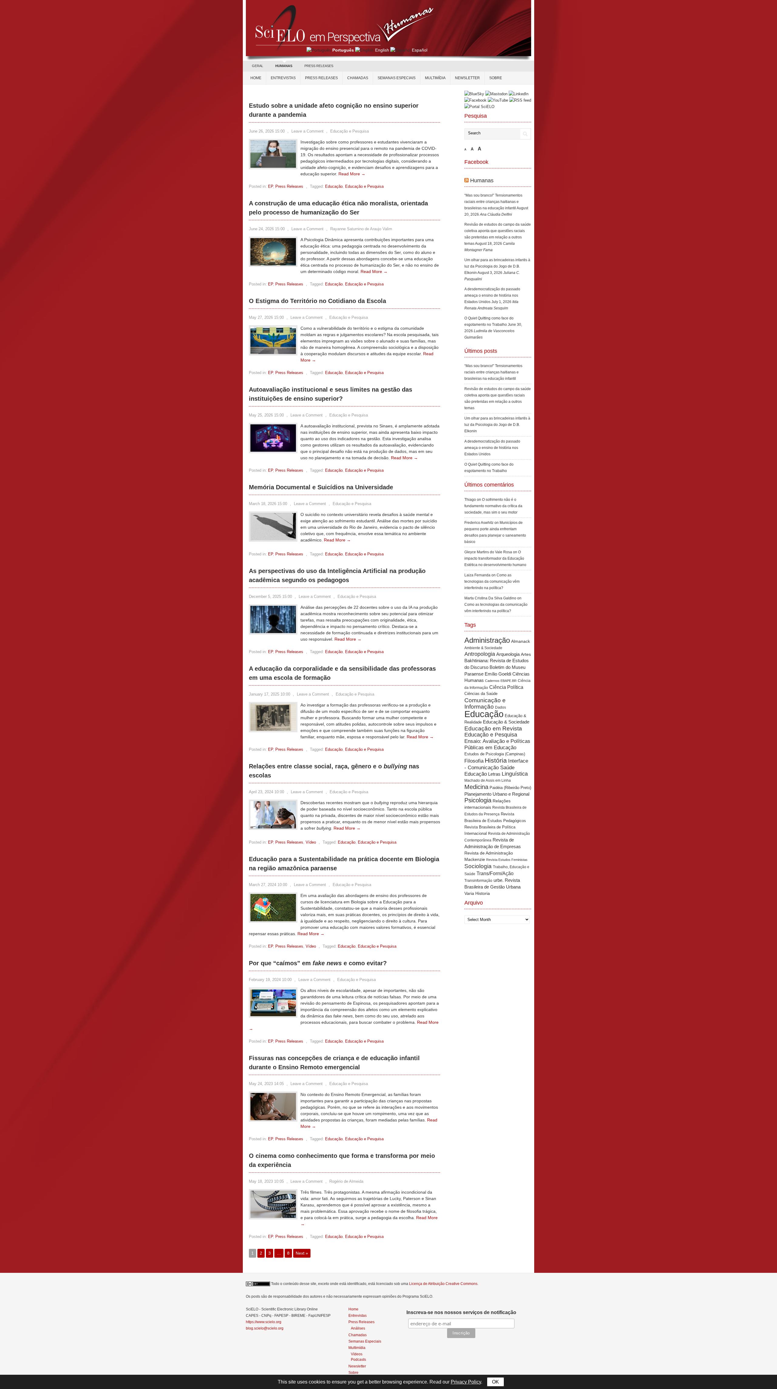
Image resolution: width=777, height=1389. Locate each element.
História (496, 760)
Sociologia (478, 866)
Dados (500, 707)
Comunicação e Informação (485, 703)
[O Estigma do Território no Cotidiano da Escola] (273, 352)
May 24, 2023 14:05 (266, 1083)
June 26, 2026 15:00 (267, 131)
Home (255, 78)
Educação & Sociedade (506, 722)
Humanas (482, 180)
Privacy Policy (466, 1381)
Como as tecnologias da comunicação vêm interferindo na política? (492, 581)
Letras (494, 774)
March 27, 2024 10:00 (268, 884)
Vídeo (311, 842)
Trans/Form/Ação (495, 873)
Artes (526, 654)
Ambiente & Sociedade (483, 648)
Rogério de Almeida (346, 1181)
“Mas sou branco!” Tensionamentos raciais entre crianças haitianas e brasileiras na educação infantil (493, 201)
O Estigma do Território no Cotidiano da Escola (317, 301)
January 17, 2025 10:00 (269, 694)
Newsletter (467, 78)
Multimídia (435, 78)
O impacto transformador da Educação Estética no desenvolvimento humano (495, 558)
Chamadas (357, 78)
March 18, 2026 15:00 (268, 503)
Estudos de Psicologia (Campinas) (494, 754)
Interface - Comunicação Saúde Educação (496, 767)
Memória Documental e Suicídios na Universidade (321, 487)
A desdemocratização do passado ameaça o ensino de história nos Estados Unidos (492, 295)
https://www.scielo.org (263, 1322)
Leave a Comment (307, 131)
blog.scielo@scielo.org (264, 1328)
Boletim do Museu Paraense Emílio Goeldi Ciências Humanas (497, 674)
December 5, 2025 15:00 (270, 596)
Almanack (520, 641)
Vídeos (356, 1354)
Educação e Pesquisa (349, 131)
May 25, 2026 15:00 (266, 415)
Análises (358, 1328)
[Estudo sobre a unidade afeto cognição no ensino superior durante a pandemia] (273, 166)
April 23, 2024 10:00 (266, 792)
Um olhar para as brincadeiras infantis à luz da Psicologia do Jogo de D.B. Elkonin (497, 266)
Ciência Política (506, 687)
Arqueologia (508, 654)
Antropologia (479, 654)
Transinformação (478, 880)
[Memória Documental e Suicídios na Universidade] (273, 538)
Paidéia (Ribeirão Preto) (510, 787)
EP (270, 186)
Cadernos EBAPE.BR (501, 681)
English (382, 50)
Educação (334, 186)
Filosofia (474, 761)
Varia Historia (477, 893)
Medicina (476, 787)
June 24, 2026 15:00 (267, 229)
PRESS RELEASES (318, 66)
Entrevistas (283, 78)
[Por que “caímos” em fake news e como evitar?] (273, 1014)
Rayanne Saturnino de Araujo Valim (361, 229)
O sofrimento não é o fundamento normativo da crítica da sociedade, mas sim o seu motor (493, 505)
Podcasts (358, 1359)
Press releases (321, 78)
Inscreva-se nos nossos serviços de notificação (461, 1312)
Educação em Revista (493, 728)
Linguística (515, 774)
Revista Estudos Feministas (507, 859)
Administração (487, 640)
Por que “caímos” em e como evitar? (318, 963)
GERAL (257, 66)
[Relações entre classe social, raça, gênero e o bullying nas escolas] (273, 826)
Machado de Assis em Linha (487, 780)
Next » (302, 1253)
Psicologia (477, 800)
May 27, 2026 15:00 (266, 317)
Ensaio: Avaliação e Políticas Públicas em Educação (497, 744)
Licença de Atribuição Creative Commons (443, 1284)
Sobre (495, 78)
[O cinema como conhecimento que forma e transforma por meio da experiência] (273, 1216)
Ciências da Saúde (480, 694)
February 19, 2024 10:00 (270, 979)
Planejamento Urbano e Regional (496, 794)
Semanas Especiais (397, 78)
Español (419, 50)
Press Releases (289, 186)
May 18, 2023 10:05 (266, 1181)
